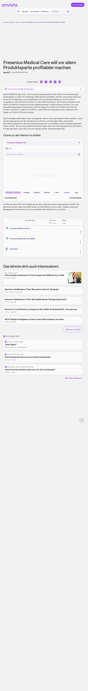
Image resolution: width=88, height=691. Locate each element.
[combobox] (43, 154)
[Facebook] (46, 82)
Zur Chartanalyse (75, 198)
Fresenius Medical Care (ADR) (22, 238)
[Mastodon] (41, 82)
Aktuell (25, 11)
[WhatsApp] (50, 82)
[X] (55, 82)
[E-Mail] (59, 82)
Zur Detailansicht (11, 198)
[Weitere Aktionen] (80, 231)
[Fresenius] (7, 249)
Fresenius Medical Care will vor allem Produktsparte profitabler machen (43, 22)
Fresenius (14, 249)
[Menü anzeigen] (18, 11)
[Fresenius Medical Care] (7, 228)
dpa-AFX (6, 72)
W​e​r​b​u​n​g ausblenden (51, 40)
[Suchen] (68, 11)
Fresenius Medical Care (20, 228)
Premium (45, 11)
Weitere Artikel (73, 329)
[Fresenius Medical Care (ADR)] (7, 239)
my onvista (34, 11)
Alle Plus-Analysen (73, 378)
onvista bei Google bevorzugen (21, 89)
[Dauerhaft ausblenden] (81, 89)
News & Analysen (8, 22)
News (17, 22)
